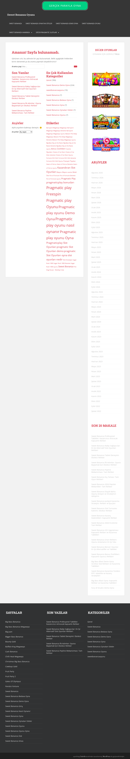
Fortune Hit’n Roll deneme (67, 158)
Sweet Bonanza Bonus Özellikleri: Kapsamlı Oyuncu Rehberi (105, 555)
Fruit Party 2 (10, 676)
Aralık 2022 (96, 391)
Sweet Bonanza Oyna (55, 105)
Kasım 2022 (96, 396)
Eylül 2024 (95, 287)
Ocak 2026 (95, 207)
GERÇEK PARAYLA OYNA (65, 5)
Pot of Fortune (54, 175)
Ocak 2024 (95, 326)
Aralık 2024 (96, 272)
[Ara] (75, 66)
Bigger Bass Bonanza (14, 636)
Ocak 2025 (95, 267)
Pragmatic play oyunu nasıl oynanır (60, 225)
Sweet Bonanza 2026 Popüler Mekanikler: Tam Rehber (103, 485)
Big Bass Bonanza (12, 622)
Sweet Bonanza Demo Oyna (67, 23)
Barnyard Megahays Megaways (56, 128)
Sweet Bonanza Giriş (14, 706)
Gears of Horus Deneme (65, 164)
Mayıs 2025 (96, 247)
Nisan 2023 (96, 371)
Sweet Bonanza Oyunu (21, 14)
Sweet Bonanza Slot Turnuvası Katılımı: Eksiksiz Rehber (104, 509)
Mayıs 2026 (96, 187)
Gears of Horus (51, 164)
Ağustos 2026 (97, 172)
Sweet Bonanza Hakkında (19, 32)
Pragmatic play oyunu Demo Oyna (60, 212)
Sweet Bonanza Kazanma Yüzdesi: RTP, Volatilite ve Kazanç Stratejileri (105, 573)
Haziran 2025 (97, 242)
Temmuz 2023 (97, 356)
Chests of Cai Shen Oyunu (64, 155)
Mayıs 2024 (96, 307)
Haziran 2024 (97, 302)
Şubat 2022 (96, 411)
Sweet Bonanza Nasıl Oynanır (17, 711)
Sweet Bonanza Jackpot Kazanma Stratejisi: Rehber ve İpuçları (105, 502)
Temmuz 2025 (97, 237)
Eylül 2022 (95, 406)
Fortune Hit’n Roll (52, 158)
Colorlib (82, 756)
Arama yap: (17, 66)
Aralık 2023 (96, 331)
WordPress (106, 756)
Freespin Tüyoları (69, 161)
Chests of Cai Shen (59, 152)
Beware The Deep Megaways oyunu (64, 140)
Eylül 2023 (95, 346)
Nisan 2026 (96, 192)
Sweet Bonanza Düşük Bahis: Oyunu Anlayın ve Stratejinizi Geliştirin (103, 493)
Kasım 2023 (96, 336)
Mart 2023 (95, 376)
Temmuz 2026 (97, 177)
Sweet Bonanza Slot (13, 736)
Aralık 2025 (96, 212)
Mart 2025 (95, 257)
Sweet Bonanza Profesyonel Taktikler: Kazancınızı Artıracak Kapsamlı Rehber (25, 79)
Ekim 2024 (95, 282)
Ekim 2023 (95, 341)
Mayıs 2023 (96, 366)
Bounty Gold (10, 641)
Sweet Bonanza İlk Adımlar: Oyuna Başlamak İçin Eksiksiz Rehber (26, 104)
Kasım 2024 (96, 277)
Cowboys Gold (11, 666)
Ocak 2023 (95, 386)
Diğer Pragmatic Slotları (46, 32)
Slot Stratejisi (67, 260)
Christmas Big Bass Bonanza (17, 661)
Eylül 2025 (95, 227)
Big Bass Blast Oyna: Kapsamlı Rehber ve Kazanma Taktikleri (104, 581)
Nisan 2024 (96, 312)
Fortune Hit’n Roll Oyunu (54, 161)
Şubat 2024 (96, 322)
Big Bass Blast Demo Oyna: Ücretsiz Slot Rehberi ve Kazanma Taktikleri (105, 563)
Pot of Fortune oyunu (53, 179)
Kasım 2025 (96, 217)
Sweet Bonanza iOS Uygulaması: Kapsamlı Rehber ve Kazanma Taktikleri (105, 532)
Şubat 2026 (96, 202)
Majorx (59, 172)
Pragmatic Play (68, 178)
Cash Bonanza (11, 651)
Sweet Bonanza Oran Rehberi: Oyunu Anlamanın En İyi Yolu (104, 540)
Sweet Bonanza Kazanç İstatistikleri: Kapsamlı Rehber (104, 516)
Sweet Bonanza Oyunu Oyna (17, 731)
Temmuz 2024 (97, 297)
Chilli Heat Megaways (14, 656)
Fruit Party (9, 671)
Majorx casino (67, 172)
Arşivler (15, 132)
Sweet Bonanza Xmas (14, 741)
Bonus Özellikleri (58, 149)
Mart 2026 (95, 197)
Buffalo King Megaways (15, 646)
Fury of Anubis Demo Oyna (102, 588)
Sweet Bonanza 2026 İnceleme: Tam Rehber (104, 524)
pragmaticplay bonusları (60, 182)
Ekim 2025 (95, 222)
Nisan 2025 (96, 252)
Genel (48, 80)
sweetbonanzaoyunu (55, 90)
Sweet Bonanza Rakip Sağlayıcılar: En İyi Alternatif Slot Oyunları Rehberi (26, 88)
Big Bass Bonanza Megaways (17, 626)
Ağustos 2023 (97, 351)
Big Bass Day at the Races (54, 143)
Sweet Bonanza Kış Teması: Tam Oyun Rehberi (105, 478)
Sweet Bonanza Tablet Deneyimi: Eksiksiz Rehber (26, 97)
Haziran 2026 (97, 182)
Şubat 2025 (96, 262)
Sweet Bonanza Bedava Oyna (58, 100)
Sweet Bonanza (15, 23)
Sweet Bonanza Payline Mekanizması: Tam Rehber (23, 111)
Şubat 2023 (96, 381)
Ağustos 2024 (97, 292)
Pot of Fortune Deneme (67, 175)
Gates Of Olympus (13, 681)
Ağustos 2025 (97, 232)
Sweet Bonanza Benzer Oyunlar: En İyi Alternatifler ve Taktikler (105, 548)
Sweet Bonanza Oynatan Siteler (39, 23)
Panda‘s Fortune (12, 686)
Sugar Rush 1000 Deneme (62, 263)
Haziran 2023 (97, 361)
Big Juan (8, 631)
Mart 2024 (95, 317)
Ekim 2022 (95, 401)
